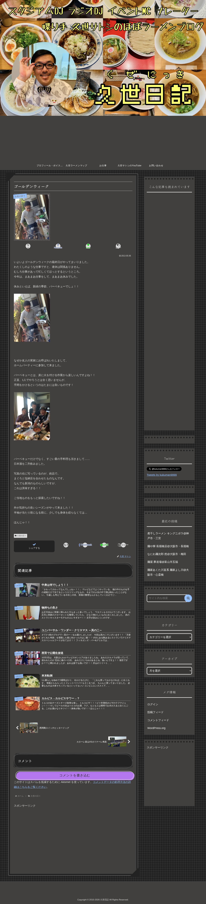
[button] (118, 246)
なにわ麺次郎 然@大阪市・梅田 (166, 554)
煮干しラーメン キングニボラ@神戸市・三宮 (168, 536)
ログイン (152, 704)
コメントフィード (158, 720)
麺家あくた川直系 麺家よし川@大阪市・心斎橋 (168, 572)
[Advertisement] (103, 138)
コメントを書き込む (74, 775)
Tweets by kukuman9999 (162, 474)
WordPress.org (156, 728)
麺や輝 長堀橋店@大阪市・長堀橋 (168, 546)
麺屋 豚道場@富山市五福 (162, 561)
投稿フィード (155, 712)
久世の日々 (21, 536)
